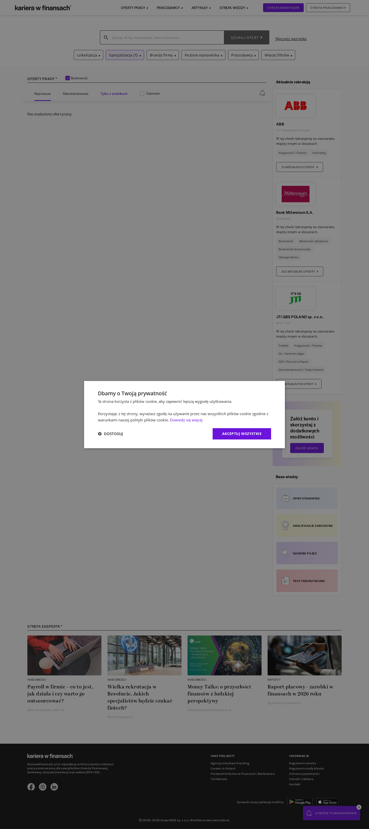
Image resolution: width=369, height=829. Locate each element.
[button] (110, 433)
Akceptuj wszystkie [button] (242, 433)
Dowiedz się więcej (186, 419)
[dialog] (184, 414)
